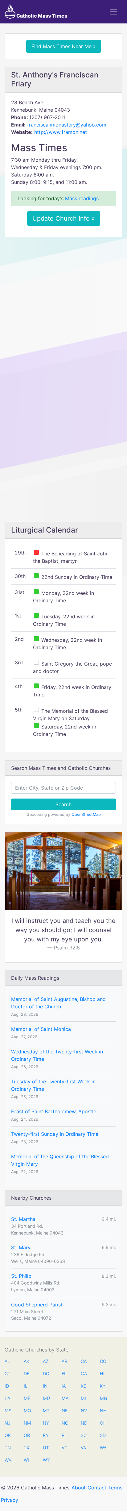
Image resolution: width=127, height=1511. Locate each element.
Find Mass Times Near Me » (63, 46)
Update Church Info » (63, 218)
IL (25, 1386)
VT (64, 1447)
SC (84, 1435)
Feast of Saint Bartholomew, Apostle (53, 1111)
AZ (45, 1361)
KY (102, 1386)
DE (27, 1373)
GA (84, 1373)
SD (103, 1435)
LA (7, 1398)
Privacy (9, 1500)
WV (8, 1460)
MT (46, 1410)
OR (27, 1435)
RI (64, 1435)
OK (8, 1435)
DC (46, 1373)
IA (64, 1386)
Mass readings (82, 198)
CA (84, 1361)
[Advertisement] (63, 308)
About (79, 1487)
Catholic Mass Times (41, 16)
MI (83, 1398)
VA (83, 1447)
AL (7, 1361)
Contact (97, 1487)
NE (65, 1410)
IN (45, 1386)
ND (84, 1423)
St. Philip (21, 1276)
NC (65, 1423)
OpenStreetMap (86, 814)
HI (102, 1373)
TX (26, 1447)
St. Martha (23, 1219)
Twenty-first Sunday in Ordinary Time (54, 1134)
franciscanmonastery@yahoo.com (66, 125)
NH (103, 1410)
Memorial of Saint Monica (41, 1029)
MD (46, 1398)
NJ (7, 1423)
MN (103, 1398)
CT (7, 1373)
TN (8, 1447)
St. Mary (21, 1247)
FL (64, 1373)
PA (45, 1435)
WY (46, 1460)
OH (103, 1423)
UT (46, 1447)
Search (63, 804)
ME (27, 1398)
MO (27, 1410)
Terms (115, 1487)
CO (103, 1361)
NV (84, 1410)
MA (65, 1398)
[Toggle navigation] (113, 12)
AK (26, 1361)
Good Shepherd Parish (37, 1304)
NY (46, 1423)
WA (103, 1447)
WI (26, 1460)
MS (8, 1410)
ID (7, 1386)
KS (83, 1386)
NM (27, 1423)
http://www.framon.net (60, 132)
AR (64, 1361)
